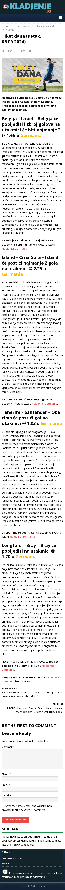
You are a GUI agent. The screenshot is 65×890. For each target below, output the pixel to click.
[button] (60, 17)
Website (6, 795)
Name (6, 774)
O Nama (6, 852)
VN (24, 50)
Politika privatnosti (12, 858)
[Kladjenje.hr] (28, 11)
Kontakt (6, 863)
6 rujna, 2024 (11, 50)
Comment (8, 747)
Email (5, 785)
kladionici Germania (14, 248)
